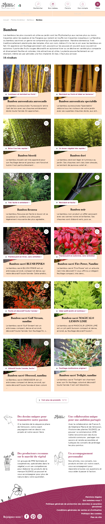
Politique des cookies (91, 514)
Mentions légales (93, 497)
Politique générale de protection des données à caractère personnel (74, 505)
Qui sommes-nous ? (92, 500)
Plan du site (96, 517)
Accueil (6, 20)
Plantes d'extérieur (18, 20)
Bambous (30, 20)
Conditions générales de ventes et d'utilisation (79, 510)
